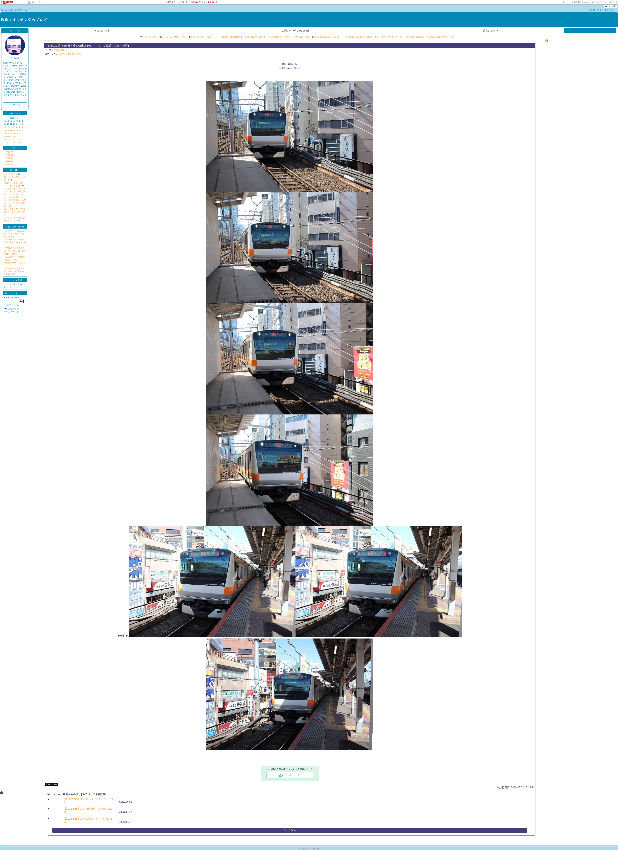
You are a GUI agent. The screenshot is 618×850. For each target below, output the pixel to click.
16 (5, 133)
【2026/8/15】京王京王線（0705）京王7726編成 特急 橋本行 (14, 234)
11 (11, 130)
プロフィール (21, 10)
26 (14, 136)
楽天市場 (613, 2)
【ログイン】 (610, 10)
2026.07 (9, 155)
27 (17, 136)
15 (22, 130)
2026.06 (9, 158)
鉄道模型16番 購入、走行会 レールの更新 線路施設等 (15, 203)
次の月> (20, 142)
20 (17, 133)
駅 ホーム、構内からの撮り (175, 37)
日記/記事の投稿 (14, 226)
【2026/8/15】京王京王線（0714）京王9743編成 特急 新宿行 (14, 271)
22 (22, 133)
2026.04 (9, 164)
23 (5, 136)
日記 (11, 10)
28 (20, 136)
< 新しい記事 (102, 30)
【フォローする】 (595, 10)
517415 (608, 6)
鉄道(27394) (59, 50)
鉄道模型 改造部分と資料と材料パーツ (435, 37)
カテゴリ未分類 (10, 174)
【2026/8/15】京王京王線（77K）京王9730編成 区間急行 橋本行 (14, 251)
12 (14, 130)
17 (8, 133)
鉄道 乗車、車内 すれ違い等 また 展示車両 (391, 37)
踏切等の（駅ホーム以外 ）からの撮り (209, 37)
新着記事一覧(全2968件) (296, 30)
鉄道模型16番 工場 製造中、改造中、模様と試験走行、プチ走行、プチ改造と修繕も (271, 37)
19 (14, 133)
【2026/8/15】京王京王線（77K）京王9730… (88, 820)
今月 (14, 142)
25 (11, 136)
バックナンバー (15, 148)
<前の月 (8, 142)
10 (8, 130)
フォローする (15, 105)
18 (11, 133)
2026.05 (9, 161)
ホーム (4, 10)
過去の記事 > (490, 30)
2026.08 (9, 152)
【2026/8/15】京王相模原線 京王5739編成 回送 (15, 242)
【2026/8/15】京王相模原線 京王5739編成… (88, 810)
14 (20, 130)
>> (579, 2)
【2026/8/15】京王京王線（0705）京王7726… (88, 801)
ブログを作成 (601, 2)
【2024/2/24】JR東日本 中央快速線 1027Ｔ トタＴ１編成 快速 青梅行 (87, 45)
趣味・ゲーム (37, 2)
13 (17, 130)
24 (8, 136)
